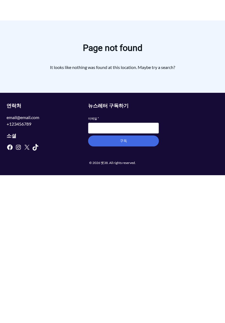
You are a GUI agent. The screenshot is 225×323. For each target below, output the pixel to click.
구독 (123, 141)
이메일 (93, 118)
